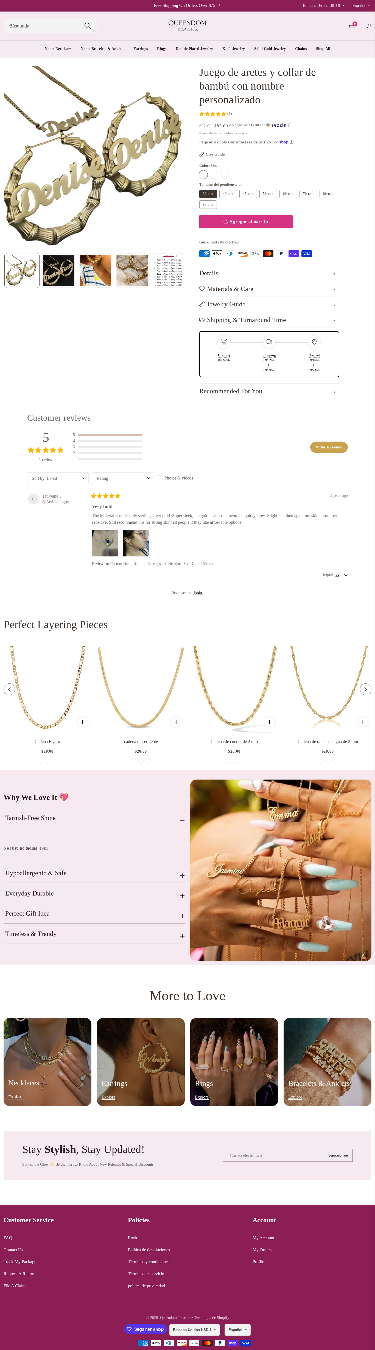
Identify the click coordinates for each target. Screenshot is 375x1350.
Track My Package (20, 1261)
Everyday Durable (29, 893)
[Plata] (214, 175)
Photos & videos (178, 478)
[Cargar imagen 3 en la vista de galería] (95, 270)
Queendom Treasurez (176, 1318)
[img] (55, 501)
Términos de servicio (146, 1273)
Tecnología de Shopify (211, 1318)
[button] (259, 125)
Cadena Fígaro (47, 741)
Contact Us (13, 1250)
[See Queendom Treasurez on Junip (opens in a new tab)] (198, 593)
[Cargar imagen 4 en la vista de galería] (132, 270)
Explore (16, 1096)
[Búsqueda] (88, 26)
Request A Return (19, 1273)
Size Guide (215, 154)
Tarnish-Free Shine (30, 817)
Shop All (323, 49)
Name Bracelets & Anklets (102, 49)
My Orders (262, 1250)
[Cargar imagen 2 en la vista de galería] (58, 270)
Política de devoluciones (149, 1250)
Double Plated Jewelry (194, 49)
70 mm (308, 194)
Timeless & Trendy (31, 933)
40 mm (228, 194)
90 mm (208, 204)
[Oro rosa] (225, 175)
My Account (263, 1237)
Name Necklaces (58, 49)
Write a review (329, 447)
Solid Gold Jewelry (270, 49)
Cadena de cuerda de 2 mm (234, 741)
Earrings (140, 49)
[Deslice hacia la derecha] (186, 270)
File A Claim (15, 1286)
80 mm (328, 194)
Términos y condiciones (148, 1261)
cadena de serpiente (141, 741)
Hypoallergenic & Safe (36, 873)
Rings (161, 49)
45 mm (248, 194)
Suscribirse (338, 1155)
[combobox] (50, 26)
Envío (203, 133)
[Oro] (203, 175)
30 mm (208, 194)
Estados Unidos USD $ (322, 6)
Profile (258, 1261)
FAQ (8, 1237)
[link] (215, 113)
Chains (301, 49)
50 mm (268, 194)
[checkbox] (187, 478)
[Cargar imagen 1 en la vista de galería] (22, 270)
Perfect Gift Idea (27, 913)
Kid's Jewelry (233, 49)
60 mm (288, 194)
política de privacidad (146, 1286)
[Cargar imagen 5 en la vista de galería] (169, 270)
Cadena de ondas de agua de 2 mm (328, 741)
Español (359, 6)
